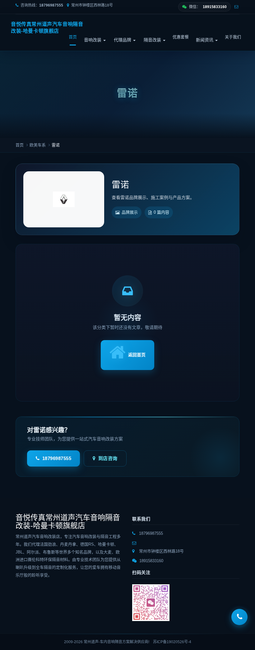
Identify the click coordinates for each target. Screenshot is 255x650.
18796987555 (57, 458)
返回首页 (137, 354)
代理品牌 (123, 39)
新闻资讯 (205, 39)
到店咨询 (108, 458)
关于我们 (233, 37)
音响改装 (93, 39)
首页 (73, 37)
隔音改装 (153, 39)
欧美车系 (38, 145)
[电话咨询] (239, 617)
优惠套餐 (181, 37)
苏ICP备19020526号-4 (172, 642)
